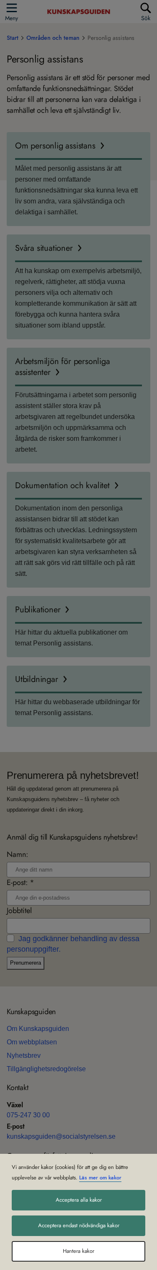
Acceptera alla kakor (79, 1200)
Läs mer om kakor (100, 1178)
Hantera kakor (78, 1251)
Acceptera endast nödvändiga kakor (78, 1225)
